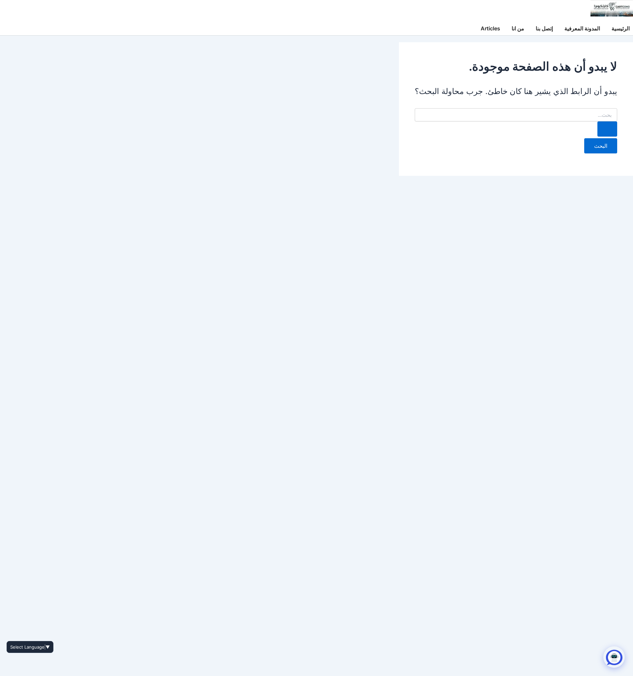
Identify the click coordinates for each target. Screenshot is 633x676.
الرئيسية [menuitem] (621, 28)
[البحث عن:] (516, 122)
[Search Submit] (607, 129)
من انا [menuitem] (518, 28)
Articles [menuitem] (490, 28)
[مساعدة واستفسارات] (614, 657)
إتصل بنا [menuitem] (544, 28)
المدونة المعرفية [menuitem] (582, 28)
